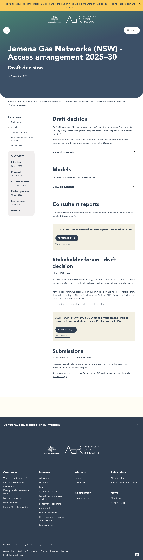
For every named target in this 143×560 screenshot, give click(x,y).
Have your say (82, 498)
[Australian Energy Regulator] (72, 19)
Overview (17, 155)
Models (14, 127)
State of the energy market (124, 482)
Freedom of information (60, 551)
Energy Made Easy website (16, 507)
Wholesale (44, 478)
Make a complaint (12, 498)
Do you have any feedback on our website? (31, 424)
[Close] (139, 4)
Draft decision (17, 122)
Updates (15, 210)
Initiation (16, 162)
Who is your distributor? (15, 478)
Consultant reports (19, 132)
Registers (32, 101)
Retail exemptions (48, 512)
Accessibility (8, 551)
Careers (78, 478)
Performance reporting (50, 503)
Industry (21, 101)
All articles (116, 498)
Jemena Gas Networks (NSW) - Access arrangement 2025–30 (95, 101)
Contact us (80, 482)
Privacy (44, 551)
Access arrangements (50, 101)
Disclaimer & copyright (27, 551)
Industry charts (46, 525)
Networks (43, 482)
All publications (118, 478)
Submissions (16, 146)
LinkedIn (137, 554)
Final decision (18, 201)
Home (11, 101)
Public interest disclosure (14, 555)
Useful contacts (10, 502)
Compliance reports (49, 491)
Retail (42, 487)
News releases (118, 502)
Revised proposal (20, 191)
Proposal (16, 172)
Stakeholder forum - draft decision (22, 139)
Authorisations (46, 508)
